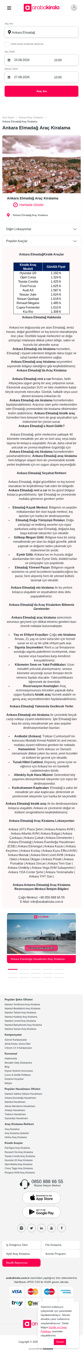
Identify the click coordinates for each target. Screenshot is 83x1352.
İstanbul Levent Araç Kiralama (20, 1021)
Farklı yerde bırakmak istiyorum (27, 44)
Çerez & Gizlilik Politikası (18, 1075)
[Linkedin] (41, 1228)
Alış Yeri (9, 23)
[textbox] (41, 32)
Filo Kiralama (53, 1244)
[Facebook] (61, 1228)
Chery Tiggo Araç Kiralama (19, 1168)
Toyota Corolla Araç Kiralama (20, 1156)
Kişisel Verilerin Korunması (19, 1071)
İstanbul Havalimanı (15, 1102)
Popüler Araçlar (16, 241)
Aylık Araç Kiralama (18, 1253)
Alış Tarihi (10, 51)
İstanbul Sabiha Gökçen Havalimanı (23, 1094)
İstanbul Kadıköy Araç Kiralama (21, 1016)
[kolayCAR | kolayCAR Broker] (41, 1348)
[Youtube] (51, 1228)
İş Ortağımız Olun (17, 1244)
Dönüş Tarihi (11, 69)
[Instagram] (21, 1228)
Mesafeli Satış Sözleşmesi (18, 1062)
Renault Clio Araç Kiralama (19, 1152)
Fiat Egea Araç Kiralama (17, 1148)
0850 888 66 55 (47, 1181)
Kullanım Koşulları (14, 1079)
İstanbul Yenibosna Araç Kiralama (22, 1004)
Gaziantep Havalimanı (16, 1118)
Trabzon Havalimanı (15, 1114)
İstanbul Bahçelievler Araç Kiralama (23, 1025)
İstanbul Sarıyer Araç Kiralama (20, 1029)
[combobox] (41, 31)
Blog (7, 1066)
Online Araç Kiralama (16, 1137)
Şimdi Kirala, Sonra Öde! (17, 1044)
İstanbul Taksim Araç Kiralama (20, 1012)
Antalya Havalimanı (15, 1110)
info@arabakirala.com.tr (46, 901)
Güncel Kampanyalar (16, 1039)
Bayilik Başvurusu (17, 1262)
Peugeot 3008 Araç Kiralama (20, 1172)
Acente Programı (55, 1253)
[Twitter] (31, 1228)
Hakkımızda (11, 1058)
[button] (13, 969)
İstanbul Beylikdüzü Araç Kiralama (22, 1008)
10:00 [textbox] (58, 60)
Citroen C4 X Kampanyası (18, 1048)
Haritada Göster (31, 205)
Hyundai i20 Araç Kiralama (19, 1160)
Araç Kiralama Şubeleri (17, 1133)
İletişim (8, 1083)
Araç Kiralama (12, 1129)
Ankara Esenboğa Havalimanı (20, 1098)
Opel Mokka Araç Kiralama (18, 1164)
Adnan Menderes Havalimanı (20, 1106)
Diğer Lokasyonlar (18, 229)
